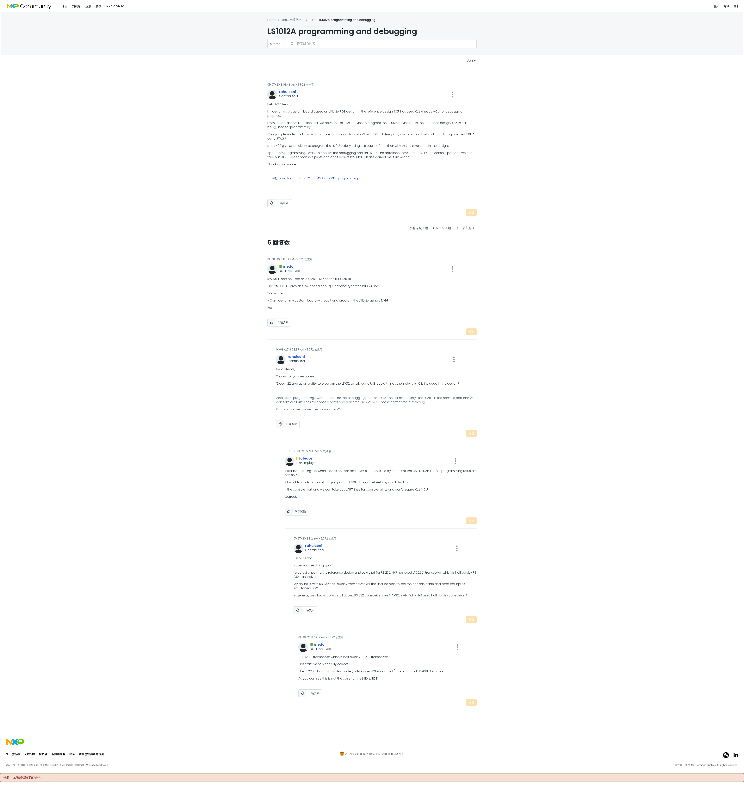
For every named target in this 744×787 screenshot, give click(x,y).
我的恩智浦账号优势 (91, 754)
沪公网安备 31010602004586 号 (362, 754)
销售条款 (33, 765)
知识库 (76, 6)
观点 (88, 6)
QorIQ (310, 20)
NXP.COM (113, 6)
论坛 (64, 6)
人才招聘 (29, 754)
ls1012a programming (343, 178)
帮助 (727, 6)
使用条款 (22, 765)
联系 (72, 754)
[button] (452, 94)
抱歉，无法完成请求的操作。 (23, 777)
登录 (736, 6)
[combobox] (382, 43)
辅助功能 (79, 765)
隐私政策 (10, 765)
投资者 (43, 754)
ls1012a (320, 178)
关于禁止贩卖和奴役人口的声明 (56, 765)
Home (271, 20)
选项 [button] (470, 61)
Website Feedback (97, 765)
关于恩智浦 (13, 754)
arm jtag (286, 178)
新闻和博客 (58, 754)
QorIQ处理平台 (291, 20)
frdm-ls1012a (304, 178)
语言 (716, 6)
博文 (99, 6)
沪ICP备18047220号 (393, 754)
